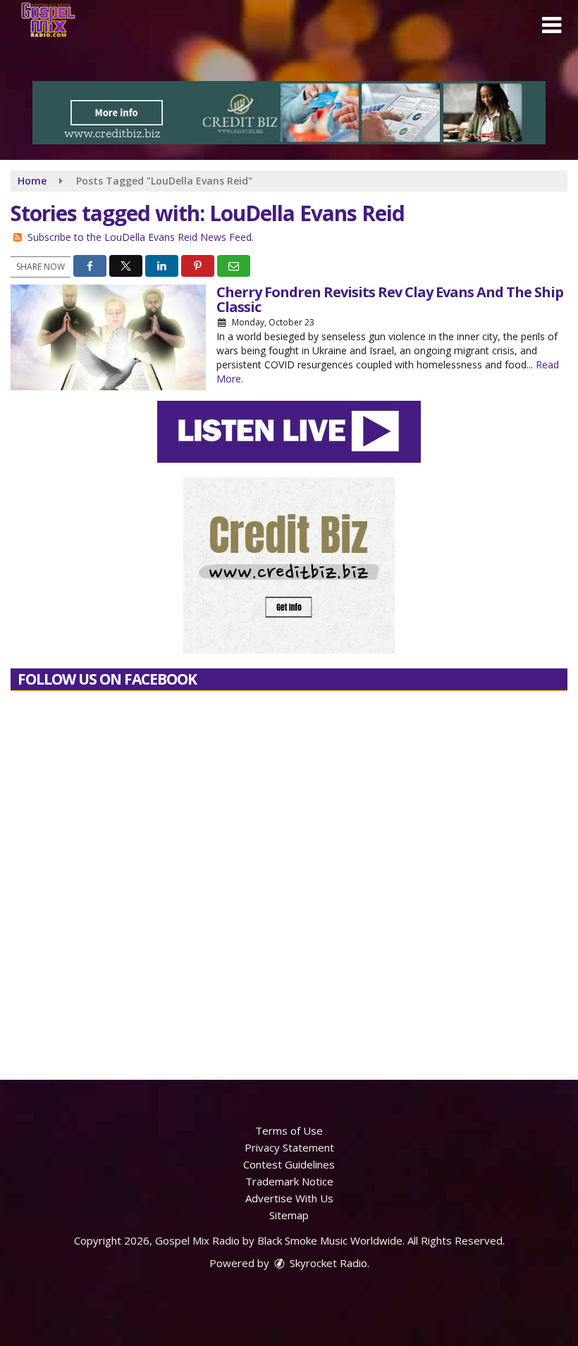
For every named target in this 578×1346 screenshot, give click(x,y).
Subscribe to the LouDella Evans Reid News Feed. (140, 237)
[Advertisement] (289, 112)
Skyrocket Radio (327, 1263)
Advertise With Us (289, 1198)
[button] (551, 25)
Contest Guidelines (289, 1164)
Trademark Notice (289, 1181)
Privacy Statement (289, 1147)
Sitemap (289, 1215)
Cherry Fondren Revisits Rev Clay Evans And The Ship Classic (389, 299)
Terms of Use (289, 1130)
